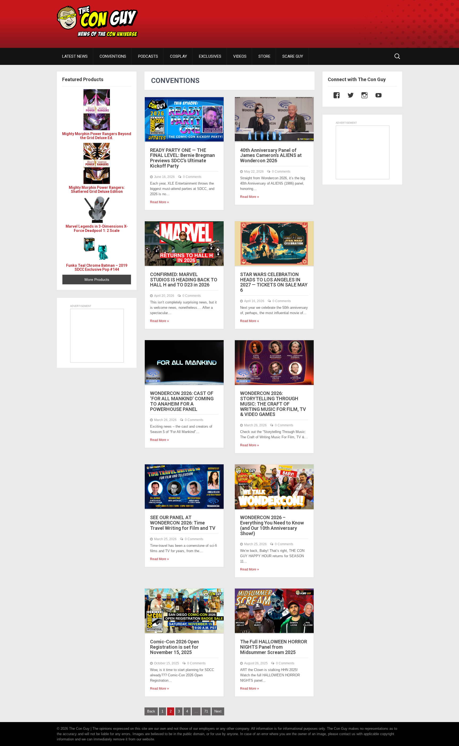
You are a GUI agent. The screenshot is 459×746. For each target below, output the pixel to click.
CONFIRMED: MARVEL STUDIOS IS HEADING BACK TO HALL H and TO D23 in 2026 (183, 280)
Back (151, 711)
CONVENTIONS (113, 56)
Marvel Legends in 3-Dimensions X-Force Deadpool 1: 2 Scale (97, 228)
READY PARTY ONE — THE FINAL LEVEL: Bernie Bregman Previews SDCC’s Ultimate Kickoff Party (182, 158)
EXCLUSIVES (210, 56)
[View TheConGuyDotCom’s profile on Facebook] (334, 95)
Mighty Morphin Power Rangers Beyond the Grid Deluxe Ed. (96, 136)
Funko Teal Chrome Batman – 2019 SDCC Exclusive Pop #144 (96, 267)
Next (218, 711)
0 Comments (192, 177)
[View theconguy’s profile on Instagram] (362, 95)
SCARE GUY (292, 56)
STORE (264, 56)
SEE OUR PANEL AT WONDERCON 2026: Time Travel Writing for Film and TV (182, 523)
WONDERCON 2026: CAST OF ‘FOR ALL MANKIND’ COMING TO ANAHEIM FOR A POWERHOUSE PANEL (182, 401)
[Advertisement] (305, 20)
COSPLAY (178, 56)
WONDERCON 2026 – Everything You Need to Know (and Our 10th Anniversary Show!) (272, 525)
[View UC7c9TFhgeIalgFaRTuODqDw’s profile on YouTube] (376, 95)
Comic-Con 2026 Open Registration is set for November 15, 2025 (174, 647)
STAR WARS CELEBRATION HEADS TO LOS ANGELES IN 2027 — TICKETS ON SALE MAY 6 (274, 282)
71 (206, 711)
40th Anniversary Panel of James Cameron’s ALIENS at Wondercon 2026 (271, 155)
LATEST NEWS (75, 56)
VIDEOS (239, 56)
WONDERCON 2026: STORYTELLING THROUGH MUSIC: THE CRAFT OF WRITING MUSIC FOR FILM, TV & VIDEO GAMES (273, 403)
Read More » (159, 202)
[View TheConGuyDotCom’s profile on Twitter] (348, 95)
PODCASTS (148, 56)
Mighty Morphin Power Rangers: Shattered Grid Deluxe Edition (97, 189)
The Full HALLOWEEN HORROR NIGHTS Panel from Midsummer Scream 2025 (273, 647)
